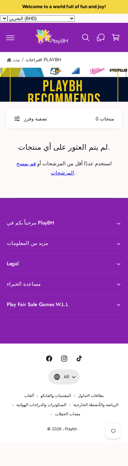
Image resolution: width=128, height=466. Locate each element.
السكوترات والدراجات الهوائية (41, 404)
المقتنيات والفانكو (56, 395)
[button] (10, 37)
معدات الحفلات (67, 414)
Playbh (71, 429)
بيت (16, 59)
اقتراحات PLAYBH (43, 59)
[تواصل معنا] (100, 37)
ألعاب (29, 395)
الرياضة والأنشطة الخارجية (95, 404)
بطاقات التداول (91, 395)
